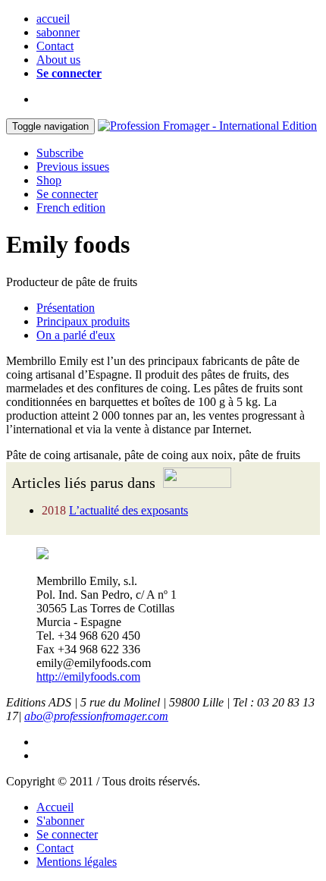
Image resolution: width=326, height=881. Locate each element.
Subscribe (59, 152)
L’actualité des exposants (128, 510)
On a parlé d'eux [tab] (75, 335)
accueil (53, 18)
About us (58, 59)
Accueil (55, 807)
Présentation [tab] (65, 307)
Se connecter (69, 73)
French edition (70, 207)
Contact (55, 45)
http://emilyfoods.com (88, 676)
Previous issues (72, 166)
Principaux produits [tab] (83, 321)
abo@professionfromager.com (96, 716)
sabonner (58, 32)
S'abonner (60, 820)
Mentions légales (76, 861)
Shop (48, 180)
